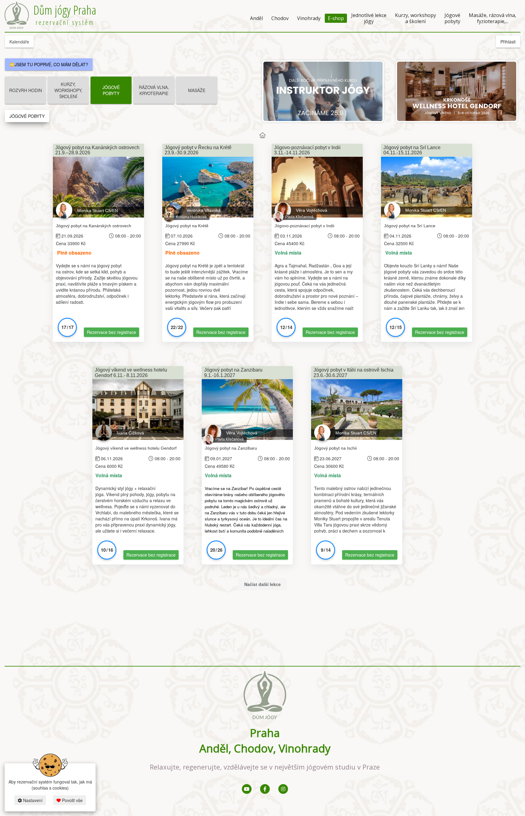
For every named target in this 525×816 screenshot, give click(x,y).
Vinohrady (309, 18)
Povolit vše (72, 800)
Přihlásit (508, 42)
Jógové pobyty (452, 18)
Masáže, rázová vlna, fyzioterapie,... (492, 18)
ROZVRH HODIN (25, 90)
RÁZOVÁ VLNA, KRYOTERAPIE (154, 90)
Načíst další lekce (262, 584)
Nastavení (32, 800)
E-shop (336, 18)
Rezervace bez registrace (111, 332)
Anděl (256, 18)
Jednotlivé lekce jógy (368, 18)
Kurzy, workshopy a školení (415, 18)
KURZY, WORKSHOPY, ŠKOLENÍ (68, 90)
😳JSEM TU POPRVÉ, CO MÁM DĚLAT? (48, 64)
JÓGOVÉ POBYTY (111, 90)
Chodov (280, 18)
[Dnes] (262, 135)
